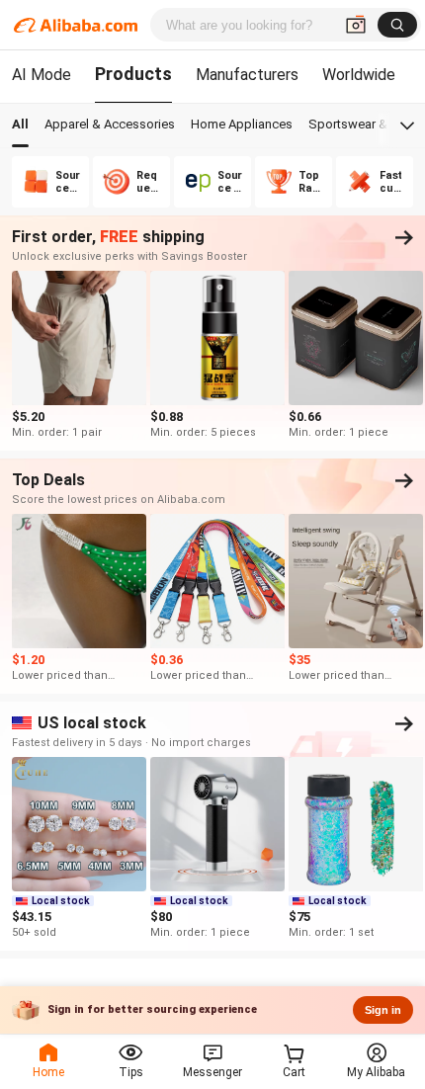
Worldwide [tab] (358, 74)
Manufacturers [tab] (247, 74)
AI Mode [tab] (41, 74)
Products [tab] (133, 73)
